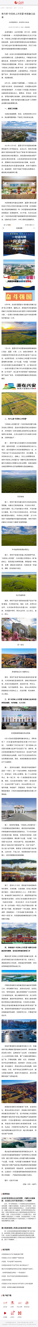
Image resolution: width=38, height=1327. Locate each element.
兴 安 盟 (20, 8)
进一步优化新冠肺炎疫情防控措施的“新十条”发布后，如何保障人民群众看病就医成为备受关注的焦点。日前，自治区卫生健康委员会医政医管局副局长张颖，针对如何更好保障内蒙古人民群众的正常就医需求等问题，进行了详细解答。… (18, 1235)
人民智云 (12, 1317)
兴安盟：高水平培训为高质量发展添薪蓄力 (15, 1276)
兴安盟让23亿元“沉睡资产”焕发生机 (13, 1258)
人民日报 (5, 1306)
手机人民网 (19, 1306)
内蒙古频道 (9, 8)
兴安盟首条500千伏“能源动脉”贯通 (12, 1254)
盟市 (15, 8)
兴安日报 (27, 27)
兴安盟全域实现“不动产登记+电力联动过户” (15, 1265)
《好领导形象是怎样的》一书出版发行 (14, 1272)
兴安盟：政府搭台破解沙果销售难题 (13, 1287)
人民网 (2, 8)
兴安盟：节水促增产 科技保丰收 (12, 1261)
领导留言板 (26, 1306)
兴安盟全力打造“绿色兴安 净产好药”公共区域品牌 (17, 1283)
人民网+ (12, 1306)
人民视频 (5, 1317)
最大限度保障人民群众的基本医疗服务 (17, 1228)
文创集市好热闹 (6, 1280)
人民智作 (19, 1317)
